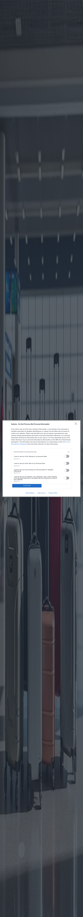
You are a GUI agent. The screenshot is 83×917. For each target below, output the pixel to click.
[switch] (66, 456)
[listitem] (41, 452)
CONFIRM (27, 485)
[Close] (76, 424)
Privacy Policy (53, 493)
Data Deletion (30, 493)
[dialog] (41, 458)
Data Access (41, 493)
